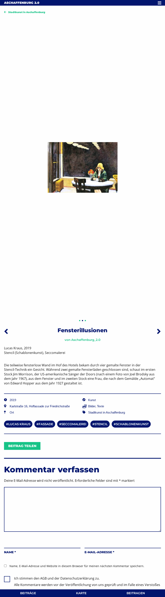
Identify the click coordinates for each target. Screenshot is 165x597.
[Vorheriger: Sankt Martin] (6, 331)
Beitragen (136, 593)
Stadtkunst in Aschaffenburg (26, 12)
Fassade (46, 424)
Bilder (91, 406)
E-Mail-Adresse (99, 552)
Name (10, 552)
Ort (12, 412)
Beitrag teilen (22, 446)
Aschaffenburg (21, 3)
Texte (100, 406)
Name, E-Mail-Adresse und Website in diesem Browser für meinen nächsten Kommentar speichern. (76, 566)
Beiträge (28, 593)
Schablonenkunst (132, 424)
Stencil (101, 424)
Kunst (92, 400)
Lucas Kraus (19, 424)
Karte (81, 593)
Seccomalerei (73, 424)
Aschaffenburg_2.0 (85, 340)
